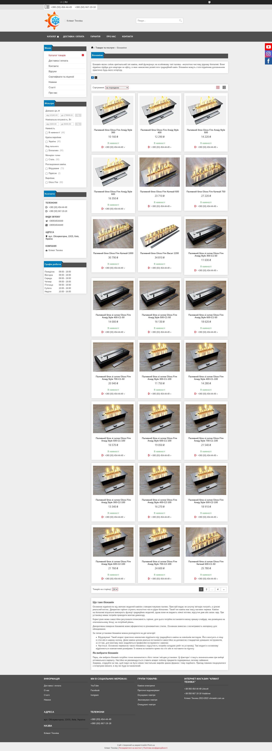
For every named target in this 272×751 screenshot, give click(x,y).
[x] (96, 78)
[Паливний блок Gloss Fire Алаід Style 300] (113, 110)
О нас (46, 690)
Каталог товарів (57, 55)
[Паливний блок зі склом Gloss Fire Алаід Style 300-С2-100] (113, 480)
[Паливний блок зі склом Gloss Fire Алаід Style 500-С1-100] (113, 418)
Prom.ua (151, 745)
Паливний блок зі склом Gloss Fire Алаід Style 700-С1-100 (206, 439)
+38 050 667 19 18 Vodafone (197, 693)
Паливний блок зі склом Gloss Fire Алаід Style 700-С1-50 (113, 377)
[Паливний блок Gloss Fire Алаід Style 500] (206, 110)
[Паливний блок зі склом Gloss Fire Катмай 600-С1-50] (206, 542)
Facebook (95, 690)
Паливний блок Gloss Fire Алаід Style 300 (113, 131)
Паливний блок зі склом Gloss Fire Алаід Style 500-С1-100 (113, 439)
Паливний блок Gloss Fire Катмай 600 (159, 191)
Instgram (95, 695)
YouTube (95, 685)
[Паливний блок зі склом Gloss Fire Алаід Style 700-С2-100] (159, 542)
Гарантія (95, 36)
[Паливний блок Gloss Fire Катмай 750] (206, 172)
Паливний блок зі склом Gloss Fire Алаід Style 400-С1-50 (113, 316)
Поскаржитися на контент (130, 748)
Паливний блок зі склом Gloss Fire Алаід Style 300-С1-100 (159, 377)
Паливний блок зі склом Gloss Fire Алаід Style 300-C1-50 (206, 254)
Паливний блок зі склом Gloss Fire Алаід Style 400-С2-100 (159, 501)
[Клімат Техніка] (53, 20)
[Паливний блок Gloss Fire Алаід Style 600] (113, 172)
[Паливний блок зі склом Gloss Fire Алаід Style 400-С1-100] (206, 357)
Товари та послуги (105, 47)
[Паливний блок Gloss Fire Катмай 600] (159, 172)
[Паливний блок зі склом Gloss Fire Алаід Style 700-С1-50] (113, 357)
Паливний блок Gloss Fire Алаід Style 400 (160, 131)
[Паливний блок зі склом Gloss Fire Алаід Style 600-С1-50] (206, 295)
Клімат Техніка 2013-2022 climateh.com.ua (204, 698)
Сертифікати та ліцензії (61, 76)
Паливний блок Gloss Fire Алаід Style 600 (113, 192)
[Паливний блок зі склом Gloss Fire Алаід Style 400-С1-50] (113, 295)
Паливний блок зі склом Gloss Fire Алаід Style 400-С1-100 (206, 377)
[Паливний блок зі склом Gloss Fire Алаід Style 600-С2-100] (113, 542)
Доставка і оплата (73, 36)
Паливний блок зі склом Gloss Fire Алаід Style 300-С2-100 (113, 501)
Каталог (51, 36)
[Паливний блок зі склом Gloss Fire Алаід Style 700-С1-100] (206, 418)
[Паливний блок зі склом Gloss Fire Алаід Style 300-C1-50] (206, 233)
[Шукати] (180, 20)
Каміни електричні (146, 685)
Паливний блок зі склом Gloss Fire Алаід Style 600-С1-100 (159, 439)
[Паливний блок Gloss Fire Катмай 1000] (113, 233)
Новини (53, 82)
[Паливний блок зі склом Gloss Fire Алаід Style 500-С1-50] (159, 295)
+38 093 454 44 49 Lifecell (196, 689)
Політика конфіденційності (155, 748)
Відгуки (53, 71)
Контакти (127, 36)
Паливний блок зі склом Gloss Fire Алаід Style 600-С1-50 (206, 316)
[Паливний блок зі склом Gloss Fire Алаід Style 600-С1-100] (159, 418)
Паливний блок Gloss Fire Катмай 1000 (113, 253)
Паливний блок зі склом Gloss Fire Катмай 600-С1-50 (206, 562)
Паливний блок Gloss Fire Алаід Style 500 (206, 131)
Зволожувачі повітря (147, 700)
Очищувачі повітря (147, 704)
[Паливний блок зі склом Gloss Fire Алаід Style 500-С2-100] (206, 480)
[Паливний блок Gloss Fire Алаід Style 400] (159, 110)
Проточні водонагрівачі (148, 690)
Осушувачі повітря (146, 695)
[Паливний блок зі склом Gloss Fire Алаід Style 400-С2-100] (159, 480)
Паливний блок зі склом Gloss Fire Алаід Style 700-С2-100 (159, 562)
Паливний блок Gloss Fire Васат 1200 (159, 253)
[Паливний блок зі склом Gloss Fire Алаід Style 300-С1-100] (159, 357)
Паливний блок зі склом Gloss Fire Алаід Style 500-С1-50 (159, 316)
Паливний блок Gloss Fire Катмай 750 (206, 191)
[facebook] (92, 78)
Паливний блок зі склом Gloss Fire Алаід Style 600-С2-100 (113, 562)
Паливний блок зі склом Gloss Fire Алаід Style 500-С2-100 (206, 501)
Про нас (111, 36)
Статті (52, 87)
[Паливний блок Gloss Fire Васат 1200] (159, 233)
